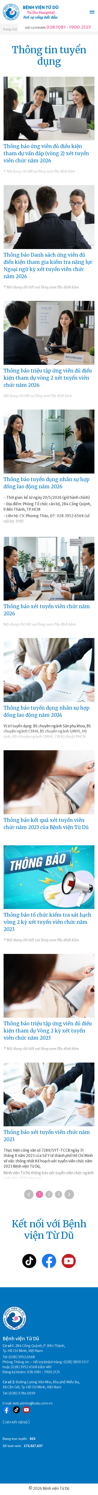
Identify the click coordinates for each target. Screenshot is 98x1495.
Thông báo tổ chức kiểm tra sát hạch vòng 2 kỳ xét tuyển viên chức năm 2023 (47, 922)
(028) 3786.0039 (22, 1393)
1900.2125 (80, 27)
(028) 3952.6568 (22, 1357)
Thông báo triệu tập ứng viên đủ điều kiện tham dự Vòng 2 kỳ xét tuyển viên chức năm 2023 (48, 1031)
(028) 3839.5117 (76, 1362)
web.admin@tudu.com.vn (33, 1403)
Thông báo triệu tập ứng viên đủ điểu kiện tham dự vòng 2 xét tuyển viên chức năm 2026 (48, 378)
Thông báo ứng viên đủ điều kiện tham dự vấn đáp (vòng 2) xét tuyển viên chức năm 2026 (46, 153)
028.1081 (56, 27)
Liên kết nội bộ (16, 1422)
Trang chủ (10, 29)
